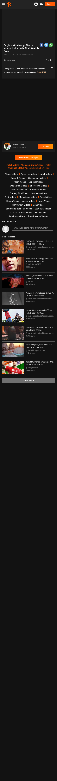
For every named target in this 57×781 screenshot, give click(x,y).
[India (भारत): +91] (16, 54)
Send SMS (33, 54)
